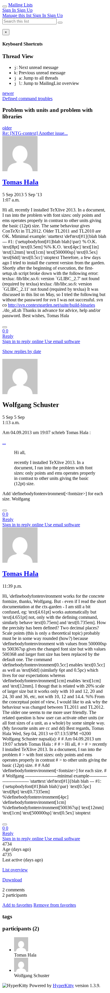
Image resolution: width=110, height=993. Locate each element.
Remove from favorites (54, 905)
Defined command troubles (27, 98)
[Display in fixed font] (4, 327)
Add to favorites (17, 905)
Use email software (62, 341)
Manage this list (17, 15)
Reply (7, 336)
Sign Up (25, 10)
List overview (15, 869)
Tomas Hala (20, 182)
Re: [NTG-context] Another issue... (35, 133)
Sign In (9, 10)
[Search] (60, 22)
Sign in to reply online (23, 341)
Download (12, 879)
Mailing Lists (20, 4)
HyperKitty (63, 985)
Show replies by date (21, 351)
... (4, 442)
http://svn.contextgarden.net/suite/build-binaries (51, 305)
